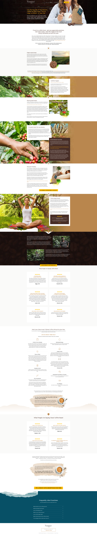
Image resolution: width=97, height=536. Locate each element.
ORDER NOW (66, 2)
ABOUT (51, 2)
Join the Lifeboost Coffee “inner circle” (48, 265)
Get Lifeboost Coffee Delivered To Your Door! (48, 190)
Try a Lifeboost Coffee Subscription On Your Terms (48, 488)
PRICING (61, 2)
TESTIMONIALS (56, 2)
